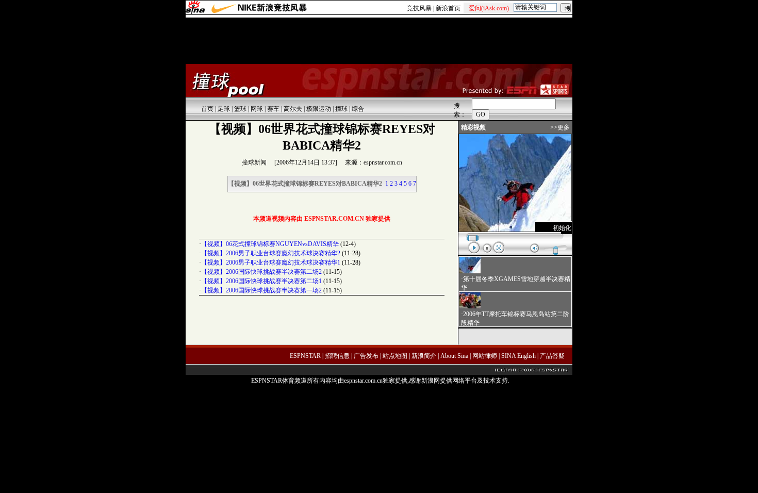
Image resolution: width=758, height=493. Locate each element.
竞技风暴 (419, 8)
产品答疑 (552, 355)
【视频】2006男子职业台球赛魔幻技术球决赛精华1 (270, 262)
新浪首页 (448, 8)
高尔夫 (293, 108)
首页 (207, 108)
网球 (257, 108)
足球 (224, 108)
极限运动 (318, 108)
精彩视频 (473, 127)
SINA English (518, 355)
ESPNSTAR (305, 355)
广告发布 (366, 355)
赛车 (273, 108)
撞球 (341, 108)
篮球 (240, 108)
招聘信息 (337, 355)
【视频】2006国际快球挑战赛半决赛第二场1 (261, 281)
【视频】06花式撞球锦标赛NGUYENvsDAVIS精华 (270, 244)
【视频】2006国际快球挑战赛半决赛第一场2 (261, 290)
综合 (358, 108)
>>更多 (560, 127)
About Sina (454, 355)
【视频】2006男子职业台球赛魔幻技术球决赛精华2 (270, 253)
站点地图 (395, 355)
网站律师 (484, 355)
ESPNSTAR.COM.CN (334, 218)
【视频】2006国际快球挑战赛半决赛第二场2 (261, 271)
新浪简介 (423, 355)
